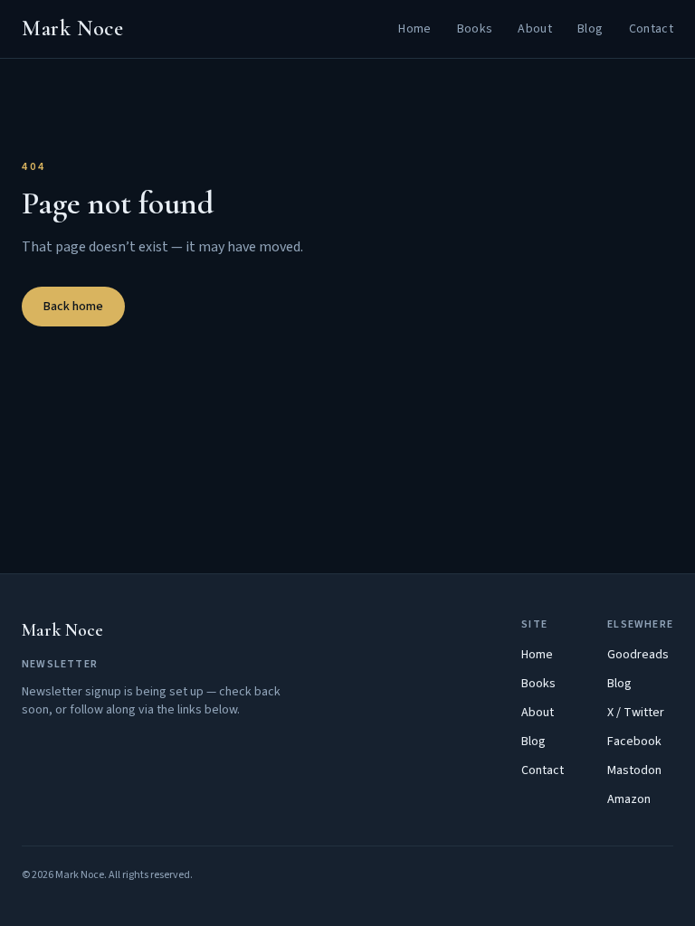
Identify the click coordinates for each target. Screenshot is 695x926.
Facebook (634, 741)
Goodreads (638, 655)
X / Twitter (635, 713)
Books (475, 29)
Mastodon (634, 770)
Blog (590, 29)
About (535, 29)
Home (414, 29)
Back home (73, 307)
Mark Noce (72, 28)
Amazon (629, 799)
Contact (651, 29)
